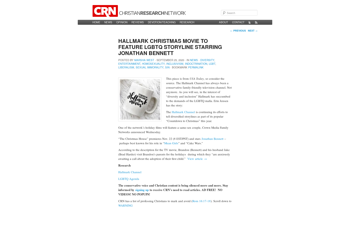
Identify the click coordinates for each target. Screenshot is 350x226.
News (108, 22)
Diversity (207, 60)
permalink (196, 67)
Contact (238, 22)
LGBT (212, 64)
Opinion (121, 22)
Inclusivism (174, 64)
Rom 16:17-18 (201, 201)
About (223, 22)
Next (252, 30)
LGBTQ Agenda (129, 179)
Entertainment (129, 64)
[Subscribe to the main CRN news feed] (256, 22)
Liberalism (126, 67)
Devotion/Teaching (162, 22)
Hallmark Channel (183, 112)
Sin (167, 67)
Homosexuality (153, 64)
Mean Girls (171, 143)
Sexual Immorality (149, 67)
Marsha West (144, 60)
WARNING (125, 205)
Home (96, 22)
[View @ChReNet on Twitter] (249, 22)
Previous (238, 30)
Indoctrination (196, 64)
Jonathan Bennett (212, 139)
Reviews (137, 22)
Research (187, 22)
